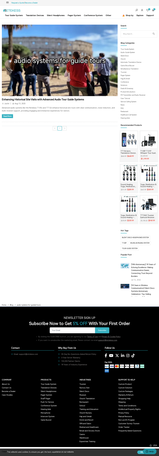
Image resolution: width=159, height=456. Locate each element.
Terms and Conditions (127, 406)
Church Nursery (86, 413)
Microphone (45, 413)
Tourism (124, 72)
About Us (6, 384)
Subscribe (102, 330)
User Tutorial (125, 98)
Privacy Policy (123, 413)
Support (150, 15)
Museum (83, 395)
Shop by (129, 15)
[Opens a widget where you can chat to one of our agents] (150, 452)
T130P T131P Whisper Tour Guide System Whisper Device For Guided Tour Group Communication (148, 152)
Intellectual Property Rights (129, 409)
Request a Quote (18, 3)
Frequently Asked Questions (129, 431)
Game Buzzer (46, 420)
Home (4, 305)
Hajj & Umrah (125, 79)
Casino (82, 434)
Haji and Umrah (86, 416)
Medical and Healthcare (89, 427)
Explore (140, 15)
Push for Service (47, 402)
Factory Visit (85, 388)
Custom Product (125, 384)
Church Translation (87, 399)
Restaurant (124, 111)
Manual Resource (125, 416)
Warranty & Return (126, 395)
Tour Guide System (14, 15)
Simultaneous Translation (130, 69)
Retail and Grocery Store (90, 431)
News (122, 105)
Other (108, 15)
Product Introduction (128, 92)
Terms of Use (92, 337)
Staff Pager (45, 399)
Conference (125, 82)
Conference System (93, 15)
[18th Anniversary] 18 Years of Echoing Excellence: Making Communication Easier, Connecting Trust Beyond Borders (143, 270)
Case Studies (7, 395)
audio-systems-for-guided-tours (29, 305)
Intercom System (48, 416)
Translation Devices (35, 15)
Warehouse (84, 438)
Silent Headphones (56, 15)
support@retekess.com (107, 340)
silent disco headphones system (135, 237)
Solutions (124, 85)
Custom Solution (125, 388)
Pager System (74, 15)
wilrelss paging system (139, 243)
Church (123, 59)
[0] (147, 10)
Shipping (122, 402)
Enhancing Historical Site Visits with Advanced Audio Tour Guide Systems (43, 99)
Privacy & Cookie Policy (111, 337)
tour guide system (130, 248)
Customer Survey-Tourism (128, 424)
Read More (7, 116)
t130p (124, 243)
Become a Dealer (31, 3)
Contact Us (6, 388)
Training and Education (89, 409)
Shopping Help (124, 399)
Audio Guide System (128, 52)
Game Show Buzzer (127, 66)
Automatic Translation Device (131, 62)
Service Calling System (128, 102)
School (82, 406)
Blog (11, 305)
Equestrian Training (87, 441)
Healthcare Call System (129, 115)
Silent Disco (125, 56)
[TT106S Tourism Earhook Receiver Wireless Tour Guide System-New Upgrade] (148, 204)
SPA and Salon (85, 424)
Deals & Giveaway (127, 88)
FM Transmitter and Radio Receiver (133, 95)
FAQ (122, 108)
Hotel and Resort (86, 420)
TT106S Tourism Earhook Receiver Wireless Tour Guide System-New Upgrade (148, 216)
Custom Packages (125, 391)
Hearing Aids (125, 118)
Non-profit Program (126, 420)
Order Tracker (124, 427)
